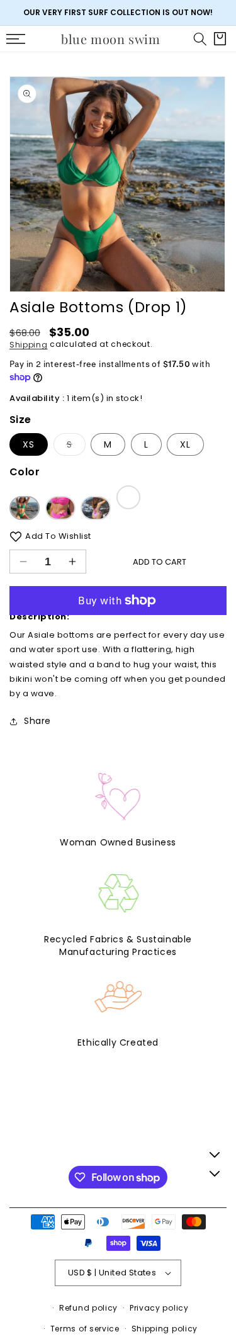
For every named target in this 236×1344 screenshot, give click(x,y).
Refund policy (88, 1307)
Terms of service (85, 1328)
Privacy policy (159, 1307)
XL (185, 444)
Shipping (28, 344)
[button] (200, 39)
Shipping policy (165, 1328)
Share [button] (37, 720)
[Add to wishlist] (15, 536)
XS (29, 444)
